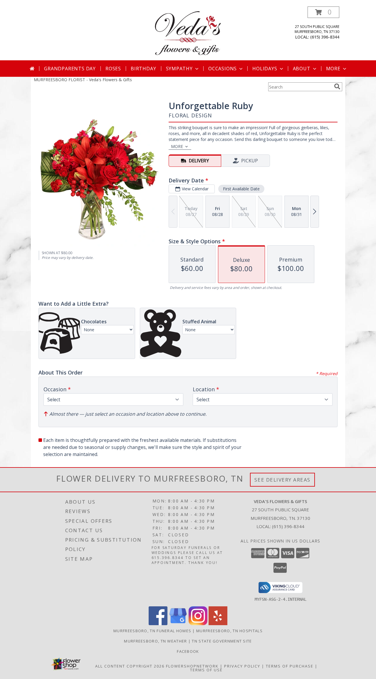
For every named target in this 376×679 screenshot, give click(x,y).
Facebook (188, 651)
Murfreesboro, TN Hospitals (229, 630)
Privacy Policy (242, 666)
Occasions (222, 68)
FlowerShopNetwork (192, 666)
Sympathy (179, 68)
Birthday (143, 68)
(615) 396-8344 (324, 37)
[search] (337, 86)
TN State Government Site (222, 641)
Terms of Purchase (289, 666)
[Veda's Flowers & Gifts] (187, 33)
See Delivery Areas (282, 479)
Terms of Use (206, 670)
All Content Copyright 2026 (129, 666)
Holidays (264, 68)
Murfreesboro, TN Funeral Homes (152, 630)
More (333, 68)
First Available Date (241, 189)
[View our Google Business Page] (178, 623)
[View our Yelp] (218, 623)
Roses (113, 68)
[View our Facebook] (158, 623)
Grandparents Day (70, 68)
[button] (323, 12)
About (301, 68)
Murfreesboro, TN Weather (155, 641)
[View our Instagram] (198, 623)
